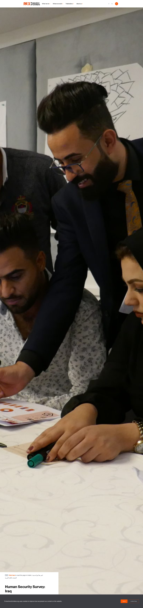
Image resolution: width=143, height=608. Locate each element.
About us (79, 3)
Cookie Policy (134, 601)
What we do (45, 3)
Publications (69, 3)
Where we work (57, 3)
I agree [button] (124, 601)
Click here (12, 575)
